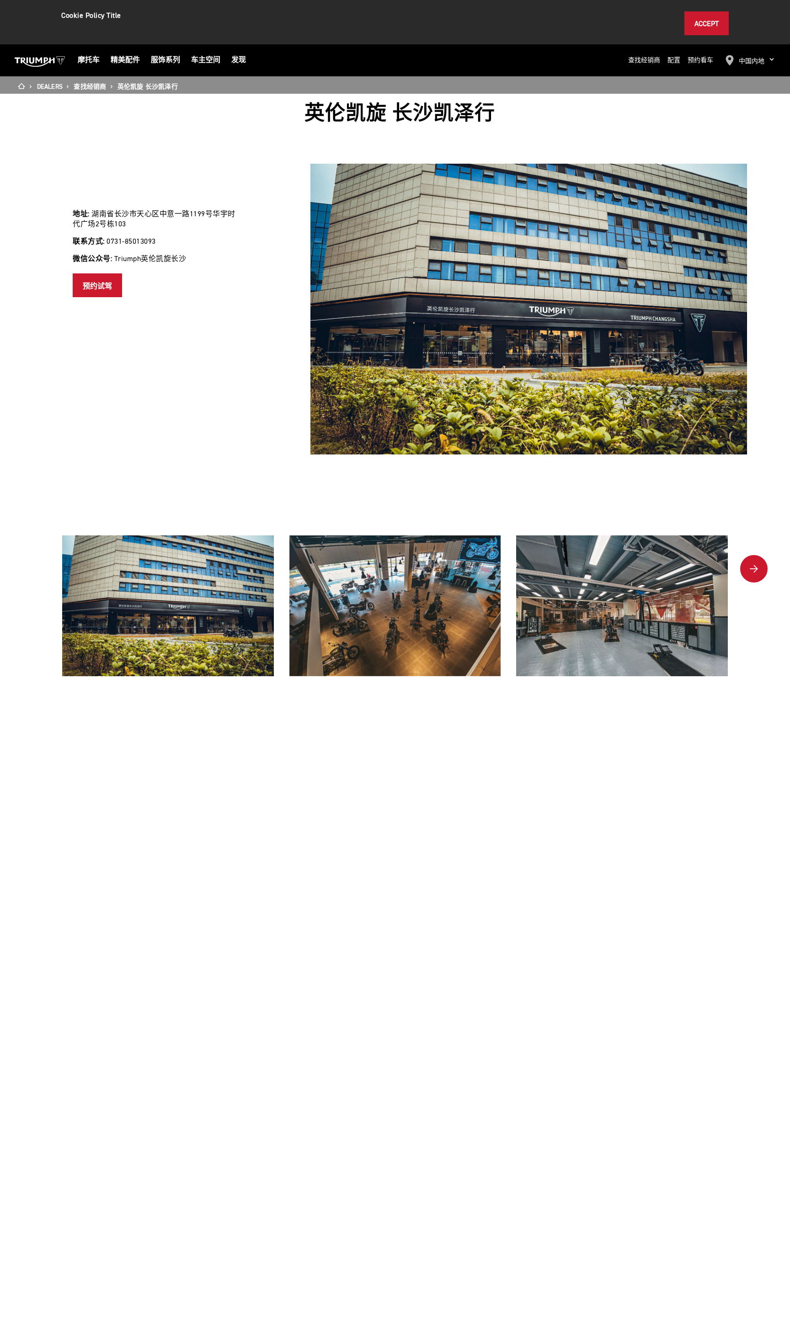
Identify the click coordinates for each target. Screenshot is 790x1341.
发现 (238, 60)
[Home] (24, 87)
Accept (706, 24)
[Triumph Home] (40, 60)
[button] (754, 568)
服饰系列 (165, 60)
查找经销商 (644, 60)
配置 (673, 60)
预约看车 (700, 60)
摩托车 (89, 60)
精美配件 (125, 60)
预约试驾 (97, 286)
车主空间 (205, 60)
